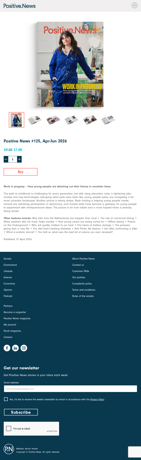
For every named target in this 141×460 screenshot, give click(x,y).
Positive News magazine (17, 318)
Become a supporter (15, 312)
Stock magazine (12, 330)
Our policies (78, 277)
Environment (10, 264)
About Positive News (83, 258)
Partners (8, 306)
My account (10, 324)
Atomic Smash (31, 448)
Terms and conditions (83, 289)
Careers (8, 337)
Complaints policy (82, 283)
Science (8, 277)
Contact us (78, 264)
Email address (11, 382)
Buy (20, 172)
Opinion (8, 289)
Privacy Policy (97, 399)
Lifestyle (8, 271)
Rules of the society (83, 296)
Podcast (8, 296)
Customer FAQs (80, 271)
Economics (9, 283)
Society (7, 258)
